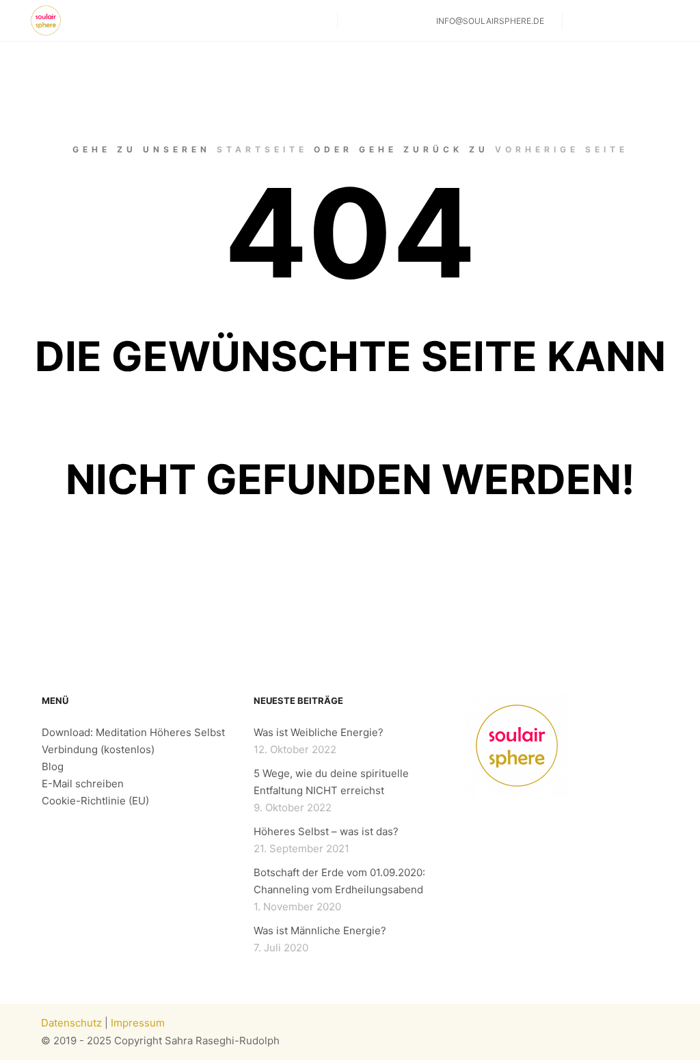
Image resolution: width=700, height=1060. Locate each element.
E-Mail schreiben (83, 783)
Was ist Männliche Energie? (320, 930)
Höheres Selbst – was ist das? (326, 831)
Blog (53, 766)
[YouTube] (623, 20)
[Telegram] (643, 20)
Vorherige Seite (561, 149)
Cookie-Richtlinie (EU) (95, 800)
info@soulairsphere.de (490, 21)
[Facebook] (602, 20)
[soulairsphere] (45, 20)
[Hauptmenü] (409, 21)
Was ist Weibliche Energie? (318, 732)
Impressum (138, 1022)
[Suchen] (360, 21)
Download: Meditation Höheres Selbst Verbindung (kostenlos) (133, 741)
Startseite (262, 149)
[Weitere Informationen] (385, 21)
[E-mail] (664, 20)
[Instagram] (582, 20)
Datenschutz (71, 1022)
